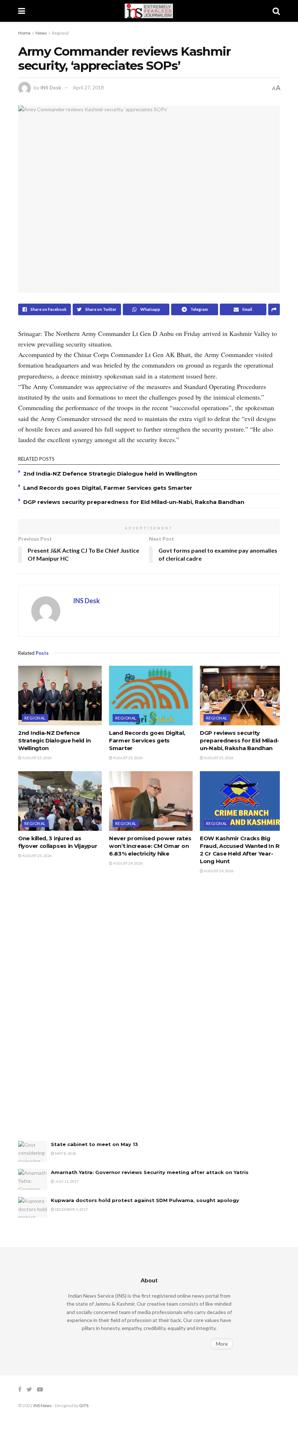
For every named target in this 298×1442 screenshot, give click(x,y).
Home (24, 33)
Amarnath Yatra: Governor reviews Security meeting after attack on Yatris (150, 1172)
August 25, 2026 (36, 758)
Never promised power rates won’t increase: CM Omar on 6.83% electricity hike (150, 846)
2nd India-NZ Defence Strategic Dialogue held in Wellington (110, 473)
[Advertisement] (72, 1015)
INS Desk (50, 88)
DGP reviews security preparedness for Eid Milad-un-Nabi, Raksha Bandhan (133, 501)
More (222, 1344)
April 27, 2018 (88, 88)
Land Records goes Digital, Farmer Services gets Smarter (107, 487)
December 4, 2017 (71, 1209)
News (41, 33)
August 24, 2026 (127, 863)
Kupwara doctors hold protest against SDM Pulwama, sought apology (145, 1200)
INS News (42, 1405)
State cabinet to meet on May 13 (94, 1144)
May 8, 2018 (65, 1153)
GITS (83, 1405)
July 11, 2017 (66, 1181)
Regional (60, 33)
